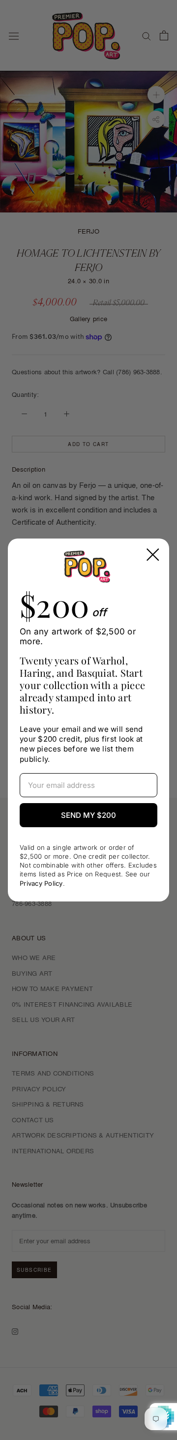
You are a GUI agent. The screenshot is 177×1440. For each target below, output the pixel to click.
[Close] (153, 554)
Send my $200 (88, 815)
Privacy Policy (41, 883)
